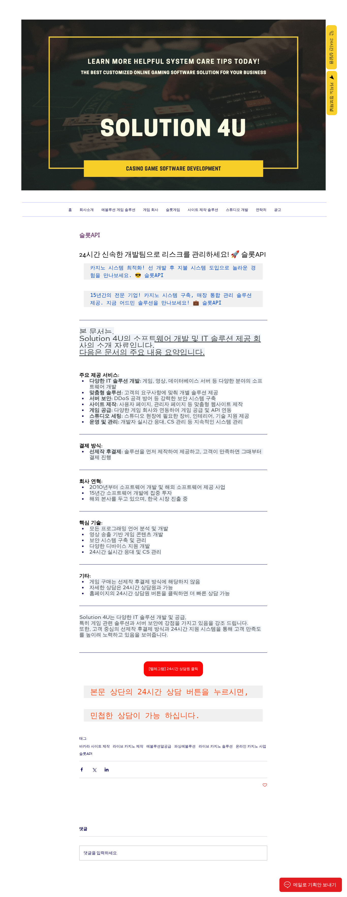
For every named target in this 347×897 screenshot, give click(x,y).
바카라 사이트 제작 (94, 746)
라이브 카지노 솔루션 (216, 746)
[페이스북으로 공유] (81, 769)
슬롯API (85, 754)
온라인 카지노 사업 (251, 746)
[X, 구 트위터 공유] (94, 769)
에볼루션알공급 (158, 746)
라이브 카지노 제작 (128, 746)
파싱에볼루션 (185, 746)
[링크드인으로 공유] (106, 769)
